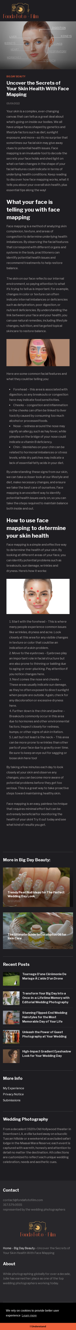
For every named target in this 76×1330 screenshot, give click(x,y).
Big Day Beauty (15, 76)
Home (7, 1248)
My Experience (13, 1088)
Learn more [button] (29, 1315)
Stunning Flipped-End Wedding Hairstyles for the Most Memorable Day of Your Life (44, 1017)
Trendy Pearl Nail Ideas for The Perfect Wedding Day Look (36, 894)
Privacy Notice (13, 1094)
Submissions (11, 1100)
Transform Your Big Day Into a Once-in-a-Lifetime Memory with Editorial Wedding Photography (46, 998)
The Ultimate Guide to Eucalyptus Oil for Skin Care (37, 936)
